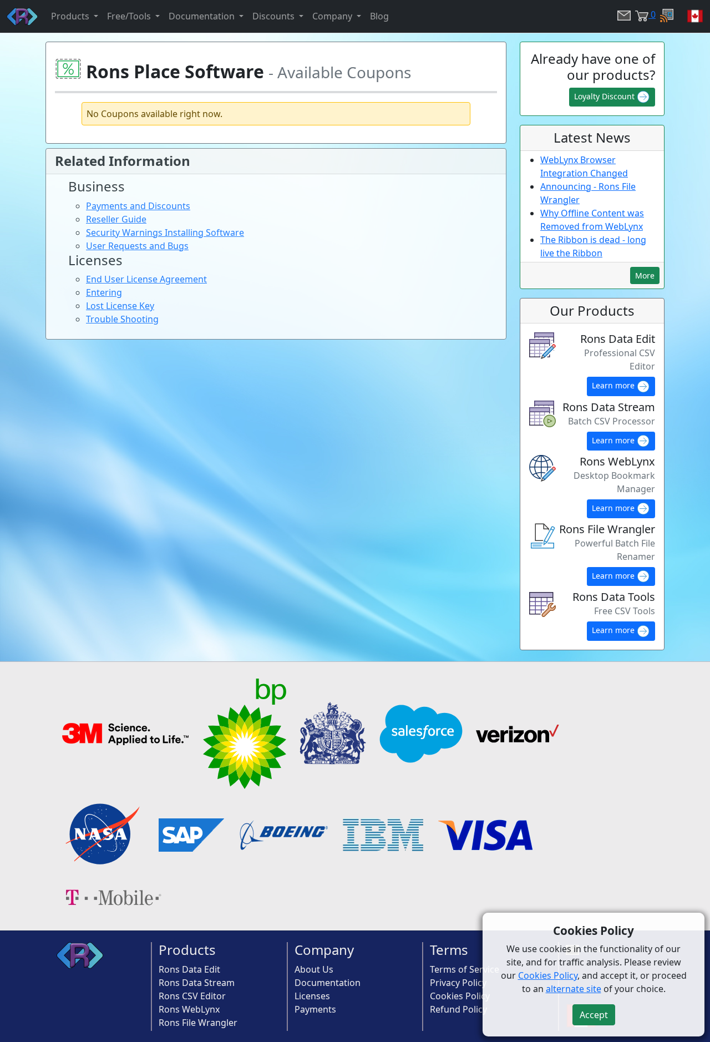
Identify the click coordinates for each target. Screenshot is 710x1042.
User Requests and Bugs (137, 246)
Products (187, 949)
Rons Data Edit (189, 969)
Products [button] (71, 16)
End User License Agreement (146, 279)
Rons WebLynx (189, 1009)
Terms (449, 949)
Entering (104, 292)
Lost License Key (120, 306)
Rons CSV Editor (192, 996)
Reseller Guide (116, 219)
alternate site (573, 989)
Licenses (312, 996)
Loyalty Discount (605, 96)
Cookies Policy (460, 996)
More (645, 275)
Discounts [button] (274, 16)
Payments (315, 1009)
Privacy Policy (458, 983)
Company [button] (333, 16)
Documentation (328, 983)
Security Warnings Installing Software (165, 232)
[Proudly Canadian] (688, 16)
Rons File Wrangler (198, 1022)
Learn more (614, 385)
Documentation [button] (203, 16)
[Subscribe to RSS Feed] (664, 16)
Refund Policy (458, 1009)
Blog (379, 16)
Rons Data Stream (197, 983)
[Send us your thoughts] (622, 16)
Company (324, 949)
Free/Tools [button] (130, 16)
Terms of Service (464, 969)
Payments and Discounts (138, 206)
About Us (314, 969)
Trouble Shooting (122, 319)
